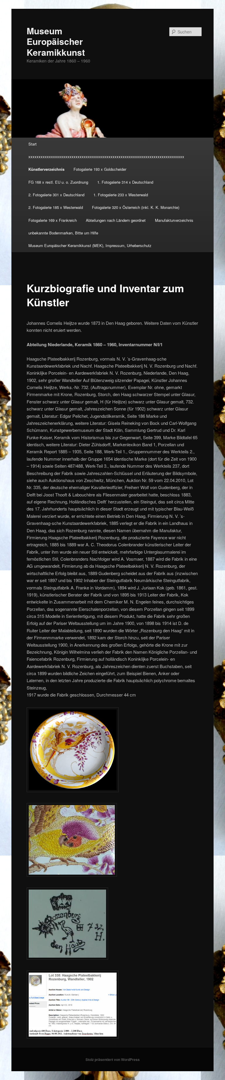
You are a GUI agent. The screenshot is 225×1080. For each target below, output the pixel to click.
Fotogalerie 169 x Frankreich (52, 220)
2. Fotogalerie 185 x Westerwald (55, 207)
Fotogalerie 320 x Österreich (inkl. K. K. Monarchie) (135, 207)
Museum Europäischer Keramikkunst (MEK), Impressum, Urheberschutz (89, 245)
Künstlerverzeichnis (46, 169)
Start (32, 144)
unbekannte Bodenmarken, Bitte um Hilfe (63, 233)
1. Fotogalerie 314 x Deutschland (125, 182)
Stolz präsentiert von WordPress (113, 1059)
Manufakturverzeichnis (174, 220)
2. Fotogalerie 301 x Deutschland (56, 194)
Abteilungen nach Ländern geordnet (116, 220)
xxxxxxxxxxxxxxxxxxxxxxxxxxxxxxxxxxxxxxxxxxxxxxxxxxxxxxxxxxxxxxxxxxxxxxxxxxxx (106, 156)
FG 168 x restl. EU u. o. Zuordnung (58, 182)
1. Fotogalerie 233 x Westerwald (120, 194)
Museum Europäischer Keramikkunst (56, 41)
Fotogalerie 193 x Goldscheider (100, 169)
